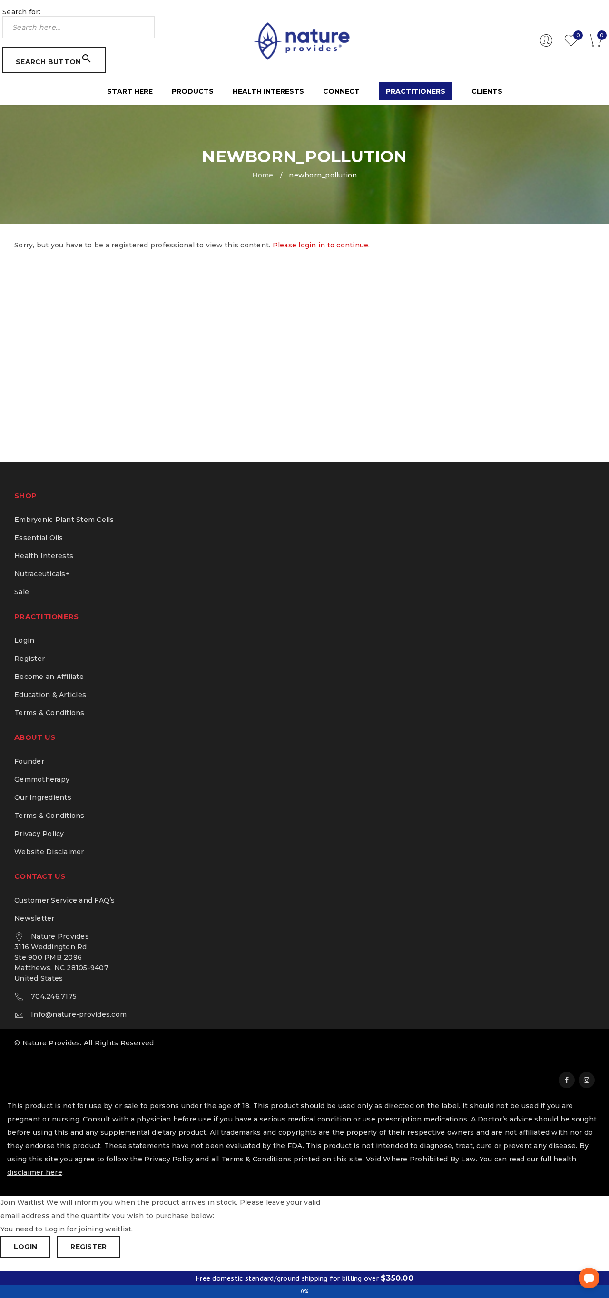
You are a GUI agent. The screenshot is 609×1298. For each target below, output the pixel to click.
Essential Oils (38, 537)
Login (24, 640)
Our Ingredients (42, 797)
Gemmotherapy (41, 779)
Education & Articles (50, 694)
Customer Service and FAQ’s (64, 900)
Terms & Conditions (49, 712)
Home (263, 175)
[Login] (546, 44)
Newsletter (34, 918)
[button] (589, 1278)
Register (29, 658)
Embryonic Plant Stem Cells (64, 519)
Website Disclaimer (49, 851)
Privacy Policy (39, 833)
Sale (21, 592)
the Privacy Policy (162, 1159)
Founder (29, 761)
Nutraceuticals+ (42, 574)
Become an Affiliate (49, 676)
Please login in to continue (321, 245)
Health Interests (43, 555)
